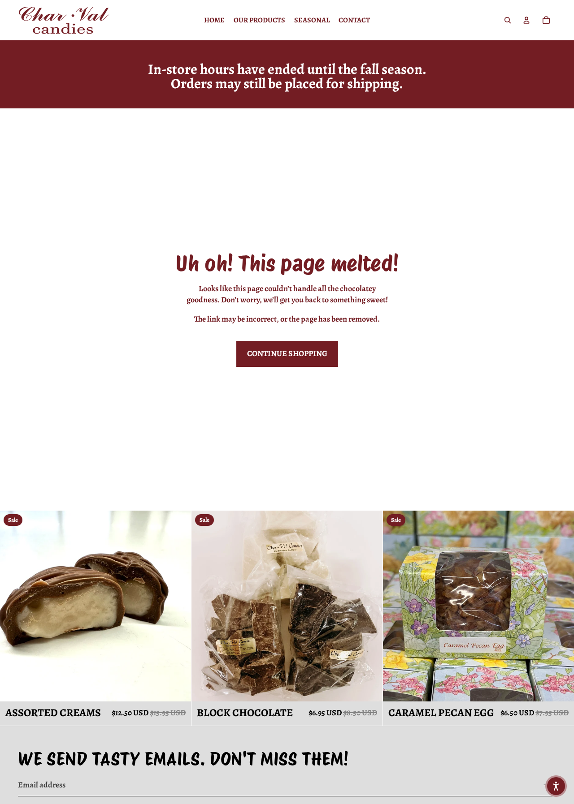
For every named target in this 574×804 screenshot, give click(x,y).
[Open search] (507, 20)
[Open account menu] (526, 20)
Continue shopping (287, 353)
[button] (556, 786)
